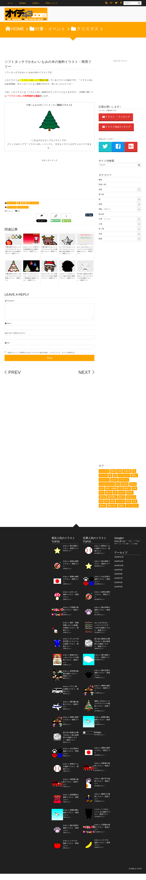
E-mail (9, 333)
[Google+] (111, 3)
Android (124, 484)
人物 (100, 224)
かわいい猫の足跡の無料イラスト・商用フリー (102, 672)
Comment (10, 301)
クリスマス (12, 203)
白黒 (119, 471)
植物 (23, 203)
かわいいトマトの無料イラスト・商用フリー (71, 843)
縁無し (134, 475)
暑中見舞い (112, 497)
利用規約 (22, 3)
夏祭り (127, 488)
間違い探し (103, 185)
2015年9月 (118, 570)
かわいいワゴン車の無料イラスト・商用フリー (71, 689)
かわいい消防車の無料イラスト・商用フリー (71, 781)
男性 (128, 501)
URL (8, 343)
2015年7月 (118, 578)
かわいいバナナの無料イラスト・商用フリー (102, 842)
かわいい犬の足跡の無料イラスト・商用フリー (71, 751)
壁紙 (100, 189)
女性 (134, 501)
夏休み (102, 506)
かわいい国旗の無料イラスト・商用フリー (71, 579)
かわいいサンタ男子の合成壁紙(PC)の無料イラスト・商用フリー (31, 249)
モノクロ (103, 475)
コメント (10, 211)
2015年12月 (118, 557)
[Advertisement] (26, 180)
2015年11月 (118, 561)
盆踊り (121, 506)
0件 (18, 211)
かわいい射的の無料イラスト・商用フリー (71, 563)
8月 (115, 493)
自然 (100, 234)
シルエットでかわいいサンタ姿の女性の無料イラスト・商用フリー (67, 276)
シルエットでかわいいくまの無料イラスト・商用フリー (102, 811)
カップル (120, 501)
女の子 (121, 493)
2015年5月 (118, 587)
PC (117, 484)
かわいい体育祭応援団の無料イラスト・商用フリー (71, 673)
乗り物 (101, 194)
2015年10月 (118, 565)
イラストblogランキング (118, 127)
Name (9, 323)
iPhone (133, 484)
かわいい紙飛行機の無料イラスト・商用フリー (71, 812)
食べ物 (101, 229)
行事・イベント (32, 203)
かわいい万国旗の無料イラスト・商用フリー (71, 609)
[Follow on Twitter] (116, 3)
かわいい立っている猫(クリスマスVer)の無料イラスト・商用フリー (49, 276)
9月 (106, 501)
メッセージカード (107, 484)
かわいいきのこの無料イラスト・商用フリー (71, 594)
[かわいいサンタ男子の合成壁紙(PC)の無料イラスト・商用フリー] (31, 242)
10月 (101, 488)
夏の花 (108, 493)
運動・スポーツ (105, 209)
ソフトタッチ (23, 207)
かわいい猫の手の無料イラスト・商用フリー (102, 781)
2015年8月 (118, 574)
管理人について (51, 3)
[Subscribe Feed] (106, 3)
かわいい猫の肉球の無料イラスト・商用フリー (71, 827)
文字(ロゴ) (131, 497)
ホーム (10, 3)
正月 (101, 493)
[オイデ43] (26, 15)
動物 (100, 239)
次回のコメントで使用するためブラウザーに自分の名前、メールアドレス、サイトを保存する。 (42, 353)
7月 (120, 488)
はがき (114, 480)
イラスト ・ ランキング (117, 117)
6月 (101, 501)
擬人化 (102, 497)
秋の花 (129, 493)
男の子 (121, 497)
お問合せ (35, 3)
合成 (134, 488)
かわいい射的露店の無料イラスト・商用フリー (71, 797)
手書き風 (127, 471)
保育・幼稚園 (111, 488)
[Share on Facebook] (121, 3)
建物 (100, 180)
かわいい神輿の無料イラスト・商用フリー (71, 719)
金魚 (112, 501)
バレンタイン (132, 506)
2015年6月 (118, 582)
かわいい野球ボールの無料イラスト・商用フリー (71, 766)
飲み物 (101, 214)
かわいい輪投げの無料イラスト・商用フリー (102, 796)
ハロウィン (123, 480)
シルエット (104, 480)
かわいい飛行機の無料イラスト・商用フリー (71, 704)
